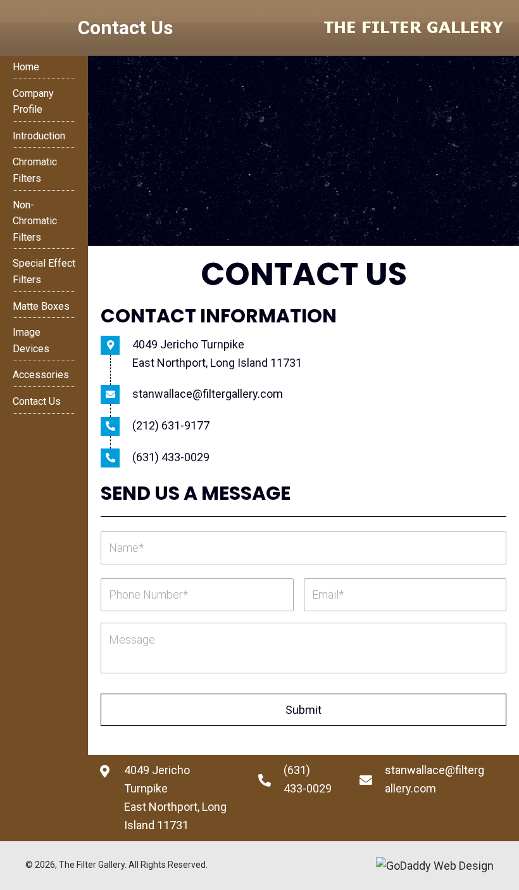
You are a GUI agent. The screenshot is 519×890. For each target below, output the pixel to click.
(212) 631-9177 (170, 425)
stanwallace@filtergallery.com (207, 393)
